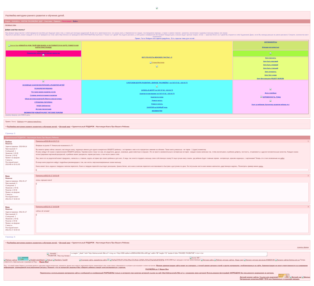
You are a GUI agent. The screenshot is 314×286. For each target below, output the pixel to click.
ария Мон (43, 262)
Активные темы (10, 25)
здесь (261, 166)
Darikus (8, 142)
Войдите (20, 122)
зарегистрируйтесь (34, 122)
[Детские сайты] (279, 277)
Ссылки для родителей (264, 277)
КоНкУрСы (16, 21)
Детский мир (64, 127)
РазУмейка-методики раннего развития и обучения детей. (32, 127)
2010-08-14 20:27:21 (52, 141)
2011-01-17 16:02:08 (52, 207)
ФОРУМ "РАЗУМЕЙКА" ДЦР (32, 21)
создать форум (303, 247)
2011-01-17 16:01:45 (52, 176)
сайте (282, 158)
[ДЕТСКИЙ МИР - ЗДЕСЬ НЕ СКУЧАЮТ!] (108, 260)
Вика (7, 176)
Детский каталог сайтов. (244, 277)
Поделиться (40, 141)
